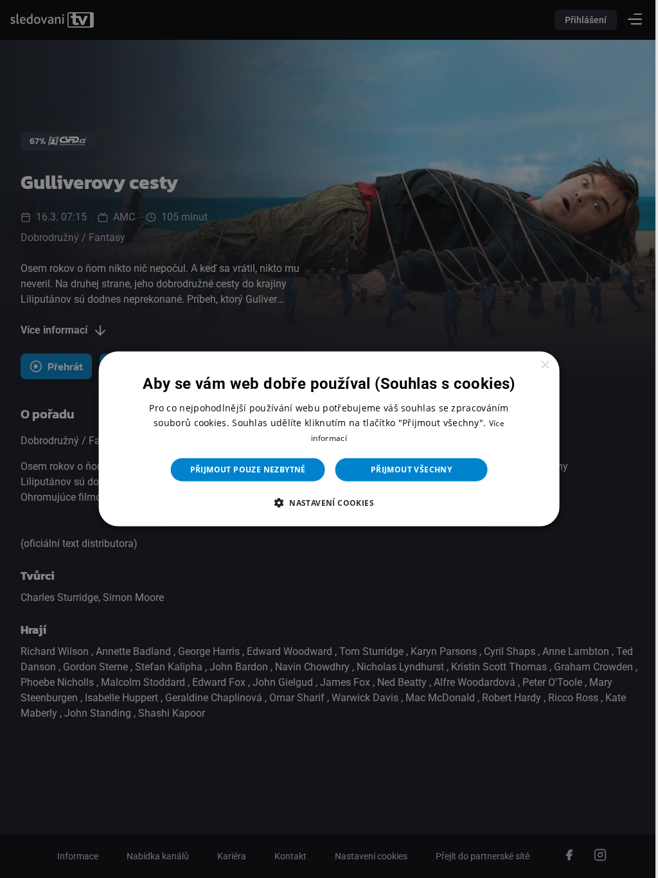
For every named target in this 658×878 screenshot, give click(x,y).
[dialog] (324, 439)
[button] (324, 502)
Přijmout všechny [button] (406, 469)
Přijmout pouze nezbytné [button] (243, 469)
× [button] (537, 365)
